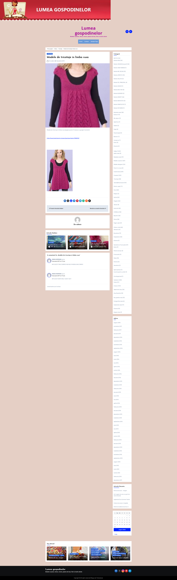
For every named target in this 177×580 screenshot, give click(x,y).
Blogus (93, 578)
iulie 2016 (116, 355)
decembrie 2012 (118, 447)
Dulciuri (116, 114)
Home (80, 41)
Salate (115, 125)
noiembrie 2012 (118, 451)
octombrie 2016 (118, 344)
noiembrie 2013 (118, 418)
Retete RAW (117, 60)
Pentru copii (79, 241)
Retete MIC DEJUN (118, 71)
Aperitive (116, 122)
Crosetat (116, 175)
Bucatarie (116, 233)
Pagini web (117, 223)
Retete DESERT (118, 97)
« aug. (115, 534)
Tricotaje (49, 53)
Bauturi (116, 136)
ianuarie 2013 (117, 443)
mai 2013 (116, 429)
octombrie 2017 (118, 326)
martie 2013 (117, 436)
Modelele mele (117, 157)
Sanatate (116, 265)
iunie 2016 (116, 359)
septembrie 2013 (118, 421)
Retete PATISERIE (118, 108)
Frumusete (117, 254)
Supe (115, 129)
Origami (116, 201)
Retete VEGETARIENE (119, 67)
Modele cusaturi (118, 160)
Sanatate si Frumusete (120, 245)
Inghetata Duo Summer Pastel (122, 499)
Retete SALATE (118, 78)
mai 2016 (116, 363)
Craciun (116, 286)
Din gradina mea (118, 297)
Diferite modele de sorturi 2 (121, 506)
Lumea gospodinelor (88, 30)
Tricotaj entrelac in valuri (55, 245)
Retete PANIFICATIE (119, 104)
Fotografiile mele (118, 301)
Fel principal (117, 133)
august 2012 (117, 462)
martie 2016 (117, 370)
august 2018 (117, 322)
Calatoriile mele (118, 305)
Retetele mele (117, 112)
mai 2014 (116, 399)
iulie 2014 (116, 396)
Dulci (115, 142)
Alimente (116, 229)
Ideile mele (116, 153)
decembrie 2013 (118, 414)
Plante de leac (117, 250)
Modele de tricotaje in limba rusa (68, 57)
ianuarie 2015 (117, 392)
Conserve (116, 140)
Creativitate (117, 171)
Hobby (115, 151)
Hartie (115, 197)
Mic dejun (116, 118)
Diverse (116, 146)
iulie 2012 (116, 465)
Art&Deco (116, 212)
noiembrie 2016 (118, 341)
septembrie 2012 (118, 458)
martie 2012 (117, 472)
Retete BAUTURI (118, 89)
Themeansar (99, 578)
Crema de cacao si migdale (121, 503)
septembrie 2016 (118, 348)
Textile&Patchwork (119, 182)
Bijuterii (116, 215)
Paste (115, 282)
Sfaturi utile (117, 227)
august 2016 (117, 352)
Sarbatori (116, 280)
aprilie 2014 (117, 403)
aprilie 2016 (117, 366)
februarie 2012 (118, 476)
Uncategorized (118, 276)
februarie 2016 (118, 374)
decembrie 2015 (118, 381)
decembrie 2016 (118, 337)
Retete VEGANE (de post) (120, 64)
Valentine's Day (118, 289)
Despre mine (117, 312)
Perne (115, 219)
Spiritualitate (117, 269)
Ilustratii (116, 208)
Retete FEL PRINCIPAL (119, 82)
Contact (86, 41)
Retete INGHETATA (119, 100)
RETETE (116, 58)
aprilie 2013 (117, 432)
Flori (115, 190)
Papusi (115, 193)
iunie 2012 (116, 469)
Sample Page (94, 41)
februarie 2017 (118, 330)
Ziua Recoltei (117, 293)
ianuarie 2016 (117, 377)
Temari (115, 204)
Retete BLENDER (118, 93)
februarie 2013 (118, 440)
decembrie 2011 (118, 480)
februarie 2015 (118, 388)
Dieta (115, 247)
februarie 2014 (118, 407)
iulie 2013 (116, 425)
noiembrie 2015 (118, 385)
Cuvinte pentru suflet (119, 272)
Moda (115, 258)
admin (52, 61)
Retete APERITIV (118, 75)
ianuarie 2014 (117, 410)
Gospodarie (117, 237)
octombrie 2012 (118, 454)
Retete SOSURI (118, 86)
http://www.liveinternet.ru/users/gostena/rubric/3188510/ (63, 138)
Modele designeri (118, 164)
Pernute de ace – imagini (120, 490)
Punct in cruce (118, 168)
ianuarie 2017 (117, 333)
